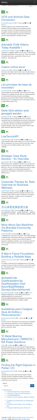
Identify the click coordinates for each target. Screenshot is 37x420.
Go (32, 386)
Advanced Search (17, 417)
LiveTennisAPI (9, 136)
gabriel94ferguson (6, 139)
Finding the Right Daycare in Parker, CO (18, 366)
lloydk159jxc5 (5, 234)
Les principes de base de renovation (16, 85)
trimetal (3, 345)
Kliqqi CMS (17, 419)
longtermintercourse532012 (9, 260)
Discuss (3, 25)
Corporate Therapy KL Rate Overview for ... (19, 393)
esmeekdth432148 (6, 210)
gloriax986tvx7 (5, 162)
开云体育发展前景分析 (14, 207)
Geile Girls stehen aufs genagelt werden (15, 111)
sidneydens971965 (6, 51)
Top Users (4, 419)
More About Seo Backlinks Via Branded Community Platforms (17, 227)
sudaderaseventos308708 (8, 318)
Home (4, 5)
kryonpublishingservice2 (8, 23)
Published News (7, 390)
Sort (30, 6)
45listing (4, 2)
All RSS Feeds (26, 419)
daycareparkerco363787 (8, 371)
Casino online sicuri (13, 67)
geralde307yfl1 (5, 116)
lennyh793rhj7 (5, 91)
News (27, 23)
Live (25, 417)
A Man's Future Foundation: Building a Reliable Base (17, 255)
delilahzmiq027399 (6, 191)
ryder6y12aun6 (5, 70)
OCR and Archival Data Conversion (15, 18)
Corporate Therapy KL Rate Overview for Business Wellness (18, 184)
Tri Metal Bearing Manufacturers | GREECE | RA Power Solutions (17, 339)
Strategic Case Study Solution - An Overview (15, 157)
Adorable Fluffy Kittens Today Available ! (15, 45)
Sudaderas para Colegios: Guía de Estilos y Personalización (17, 312)
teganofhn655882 (6, 293)
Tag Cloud (30, 417)
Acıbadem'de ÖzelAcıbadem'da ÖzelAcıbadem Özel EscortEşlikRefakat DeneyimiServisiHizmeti (15, 283)
